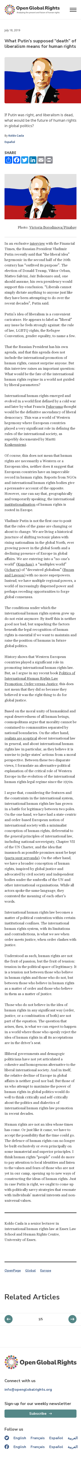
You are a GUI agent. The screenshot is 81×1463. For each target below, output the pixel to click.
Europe (45, 1270)
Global (30, 1270)
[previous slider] (72, 1319)
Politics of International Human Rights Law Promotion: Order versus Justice (39, 678)
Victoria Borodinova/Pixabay (52, 227)
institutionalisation (19, 504)
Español (9, 142)
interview (37, 243)
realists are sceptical (20, 738)
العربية (73, 1438)
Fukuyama (54, 406)
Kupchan (25, 564)
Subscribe (38, 1413)
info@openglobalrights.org (28, 1389)
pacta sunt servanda (22, 858)
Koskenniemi (15, 445)
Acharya (12, 570)
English (20, 1438)
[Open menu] (73, 10)
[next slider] (8, 1319)
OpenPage (12, 1270)
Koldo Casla (16, 136)
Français (38, 1438)
